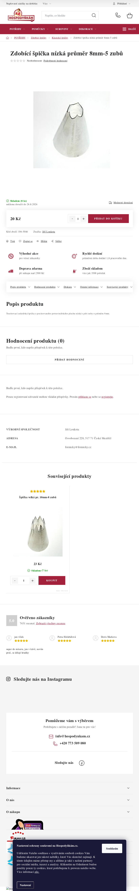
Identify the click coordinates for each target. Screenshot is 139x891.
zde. (37, 871)
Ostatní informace (89, 286)
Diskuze (68, 286)
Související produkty (117, 286)
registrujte (107, 396)
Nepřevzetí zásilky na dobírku (21, 3)
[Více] (129, 29)
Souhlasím (112, 848)
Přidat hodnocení (69, 359)
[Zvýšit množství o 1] (84, 219)
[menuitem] (17, 29)
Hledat (94, 15)
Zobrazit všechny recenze (50, 623)
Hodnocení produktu (44, 286)
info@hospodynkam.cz (72, 736)
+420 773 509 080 (119, 15)
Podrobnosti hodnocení (55, 60)
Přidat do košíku (108, 218)
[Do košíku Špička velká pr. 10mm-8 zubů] (51, 580)
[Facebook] (81, 763)
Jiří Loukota (48, 231)
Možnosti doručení (123, 202)
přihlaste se (84, 396)
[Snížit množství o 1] (72, 219)
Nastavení (25, 885)
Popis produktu (18, 286)
